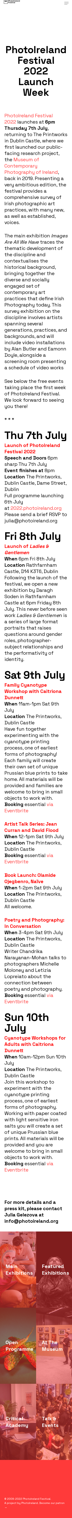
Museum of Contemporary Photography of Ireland (31, 165)
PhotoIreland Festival (36, 1498)
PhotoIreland (29, 1503)
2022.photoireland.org (36, 508)
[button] (66, 3)
